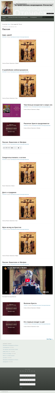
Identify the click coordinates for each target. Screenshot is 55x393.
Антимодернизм (33, 17)
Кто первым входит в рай (34, 322)
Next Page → (50, 339)
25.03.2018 (4, 159)
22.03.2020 (26, 106)
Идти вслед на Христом (11, 227)
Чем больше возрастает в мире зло (38, 105)
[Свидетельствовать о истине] (27, 184)
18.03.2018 (4, 194)
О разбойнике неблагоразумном (15, 70)
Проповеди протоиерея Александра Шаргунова (20, 36)
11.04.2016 (26, 323)
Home (9, 24)
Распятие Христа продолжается (36, 123)
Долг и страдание (9, 192)
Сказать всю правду (7, 353)
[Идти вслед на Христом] (27, 254)
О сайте (4, 20)
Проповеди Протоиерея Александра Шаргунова (18, 17)
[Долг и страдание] (27, 219)
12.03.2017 (4, 264)
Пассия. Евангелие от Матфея (14, 142)
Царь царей (7, 35)
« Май (21, 387)
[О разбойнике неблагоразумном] (27, 96)
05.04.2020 (4, 36)
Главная (4, 17)
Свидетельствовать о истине (14, 157)
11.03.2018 (4, 229)
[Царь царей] (27, 61)
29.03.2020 (4, 71)
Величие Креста (30, 303)
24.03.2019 (26, 125)
